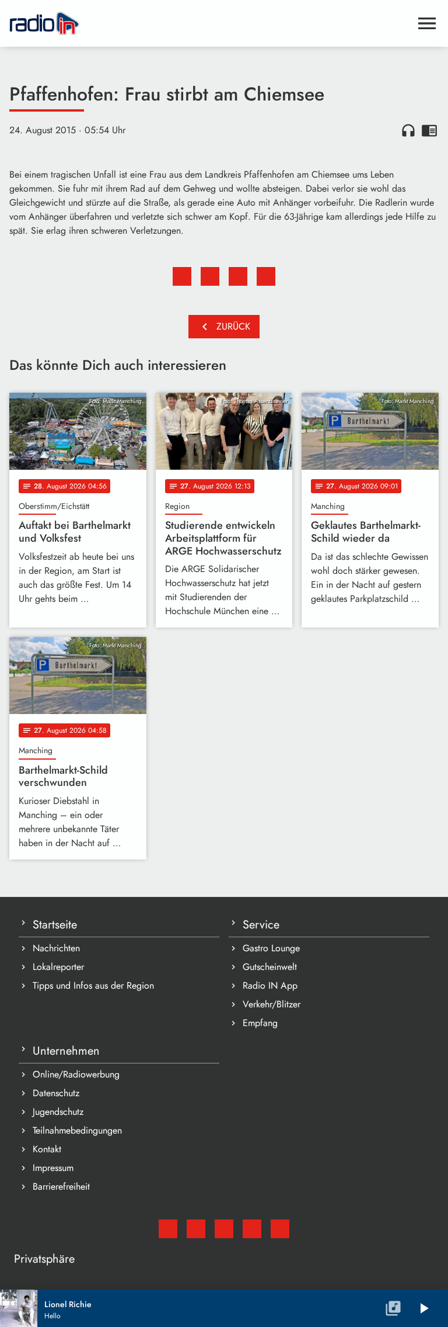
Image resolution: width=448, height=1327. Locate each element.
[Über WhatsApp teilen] (238, 276)
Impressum (53, 1167)
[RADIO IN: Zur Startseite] (210, 23)
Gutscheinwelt (270, 966)
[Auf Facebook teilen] (182, 276)
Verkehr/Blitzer (271, 1004)
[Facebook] (196, 1228)
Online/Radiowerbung (76, 1074)
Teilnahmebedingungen (77, 1130)
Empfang (260, 1023)
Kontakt (47, 1149)
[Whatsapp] (252, 1228)
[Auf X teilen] (210, 276)
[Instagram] (224, 1228)
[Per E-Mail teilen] (266, 276)
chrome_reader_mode (429, 130)
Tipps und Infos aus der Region (93, 985)
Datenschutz (56, 1093)
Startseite (55, 924)
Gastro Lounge (271, 948)
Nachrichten (56, 948)
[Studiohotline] (280, 1228)
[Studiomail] (168, 1228)
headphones (408, 130)
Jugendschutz (58, 1111)
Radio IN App (270, 985)
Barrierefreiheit (61, 1186)
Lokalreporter (58, 966)
